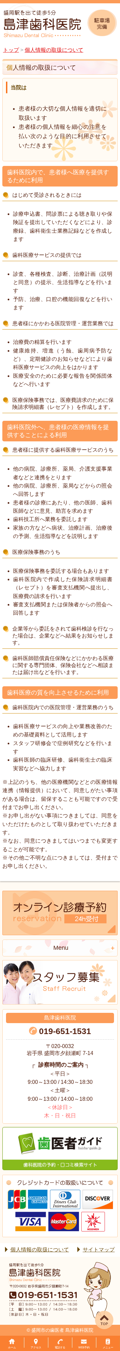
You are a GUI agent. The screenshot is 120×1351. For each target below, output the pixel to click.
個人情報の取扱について (39, 1249)
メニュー (108, 1347)
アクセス (36, 1347)
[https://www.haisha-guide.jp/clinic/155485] (60, 1148)
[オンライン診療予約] (60, 913)
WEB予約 (84, 1347)
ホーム (12, 1347)
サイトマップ (99, 1249)
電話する (60, 1347)
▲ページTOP (96, 1312)
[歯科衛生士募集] (60, 982)
